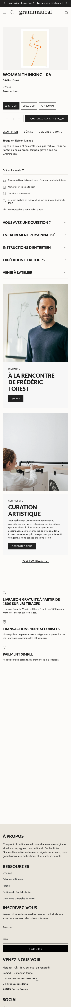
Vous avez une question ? (27, 222)
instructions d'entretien (27, 247)
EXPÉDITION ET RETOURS (24, 260)
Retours (6, 885)
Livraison (7, 873)
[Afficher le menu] (4, 12)
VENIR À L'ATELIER (17, 272)
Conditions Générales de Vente (18, 898)
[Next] (66, 3)
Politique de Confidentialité (17, 892)
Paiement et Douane (13, 879)
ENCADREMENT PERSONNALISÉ (29, 235)
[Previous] (4, 3)
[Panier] (66, 12)
